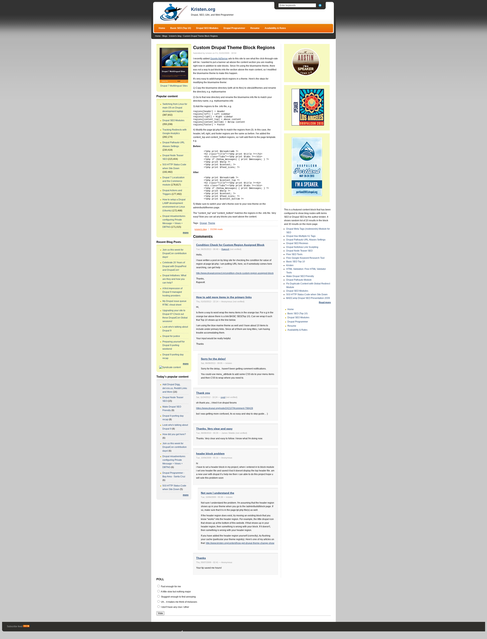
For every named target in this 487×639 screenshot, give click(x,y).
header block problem (210, 453)
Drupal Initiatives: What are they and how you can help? (174, 279)
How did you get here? (174, 434)
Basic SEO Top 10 (295, 261)
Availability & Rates (275, 28)
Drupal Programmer (234, 28)
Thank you (203, 392)
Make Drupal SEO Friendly (300, 276)
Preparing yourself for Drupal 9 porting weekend (173, 345)
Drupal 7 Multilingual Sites (174, 85)
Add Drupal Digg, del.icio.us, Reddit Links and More (174, 388)
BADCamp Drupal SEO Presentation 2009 (308, 298)
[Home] (174, 20)
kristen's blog (175, 36)
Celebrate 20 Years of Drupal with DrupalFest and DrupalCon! (174, 266)
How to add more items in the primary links (224, 297)
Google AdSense (219, 58)
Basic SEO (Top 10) (180, 28)
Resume (254, 28)
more (186, 232)
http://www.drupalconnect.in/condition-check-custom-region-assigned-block (235, 273)
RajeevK (225, 249)
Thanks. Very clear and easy (214, 428)
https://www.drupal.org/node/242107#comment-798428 (224, 408)
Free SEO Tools (294, 254)
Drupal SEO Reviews (297, 243)
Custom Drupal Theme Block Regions (200, 36)
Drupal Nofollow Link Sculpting (302, 247)
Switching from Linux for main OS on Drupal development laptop (174, 108)
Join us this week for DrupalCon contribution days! (174, 253)
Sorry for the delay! (213, 358)
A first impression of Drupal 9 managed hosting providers (172, 292)
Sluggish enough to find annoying (178, 596)
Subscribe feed (15, 626)
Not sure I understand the (217, 492)
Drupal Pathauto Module (299, 280)
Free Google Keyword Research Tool (305, 258)
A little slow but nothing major (175, 591)
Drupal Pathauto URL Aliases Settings (305, 239)
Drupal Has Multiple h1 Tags (301, 236)
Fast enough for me (170, 586)
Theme (211, 223)
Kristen (290, 265)
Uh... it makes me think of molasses (178, 602)
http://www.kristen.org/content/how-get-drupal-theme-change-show (240, 543)
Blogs (164, 36)
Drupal (203, 223)
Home (162, 28)
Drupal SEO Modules (207, 28)
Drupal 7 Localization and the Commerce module (173, 181)
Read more (325, 302)
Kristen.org (203, 9)
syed (223, 397)
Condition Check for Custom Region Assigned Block (230, 244)
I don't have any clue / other (174, 607)
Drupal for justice (171, 336)
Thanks (201, 557)
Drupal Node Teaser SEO (299, 250)
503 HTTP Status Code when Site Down (307, 294)
